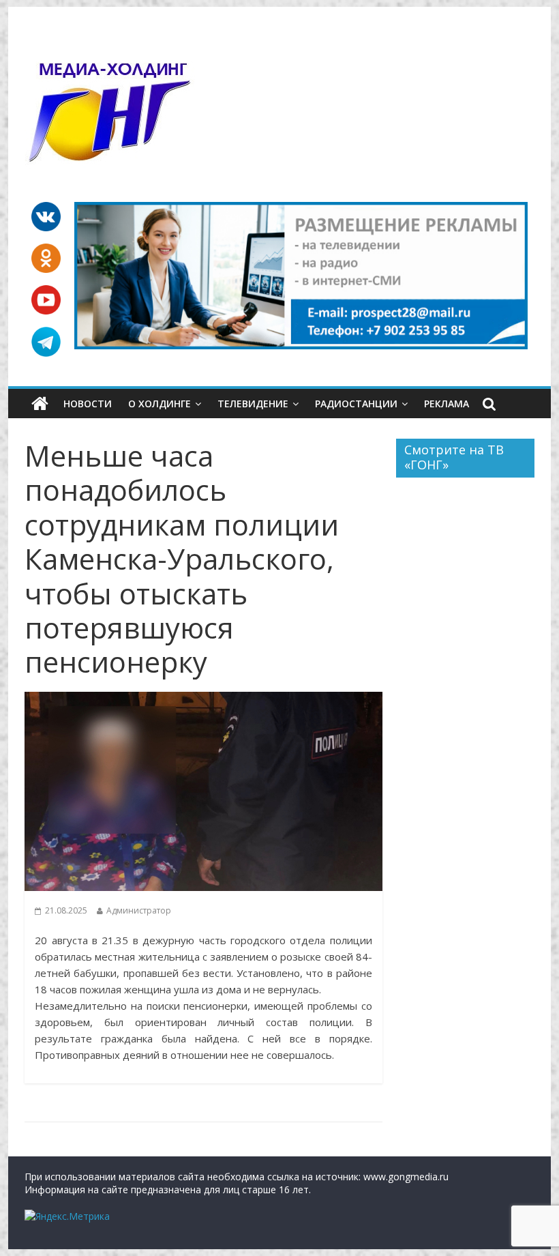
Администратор (138, 910)
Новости (87, 403)
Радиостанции (356, 403)
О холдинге (159, 403)
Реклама (446, 403)
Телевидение (252, 403)
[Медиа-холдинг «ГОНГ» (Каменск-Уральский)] (40, 404)
